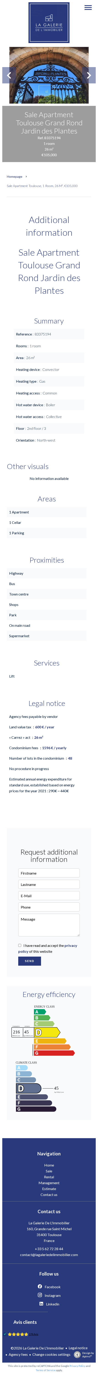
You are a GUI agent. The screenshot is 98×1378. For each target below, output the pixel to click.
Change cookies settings (51, 1354)
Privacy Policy (77, 1365)
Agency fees (18, 1354)
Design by (88, 1354)
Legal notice (78, 1348)
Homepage (14, 176)
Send (29, 961)
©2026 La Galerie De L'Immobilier (37, 1348)
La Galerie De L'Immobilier (49, 1223)
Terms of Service (46, 1370)
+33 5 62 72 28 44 (49, 1249)
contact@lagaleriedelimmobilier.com (49, 1254)
